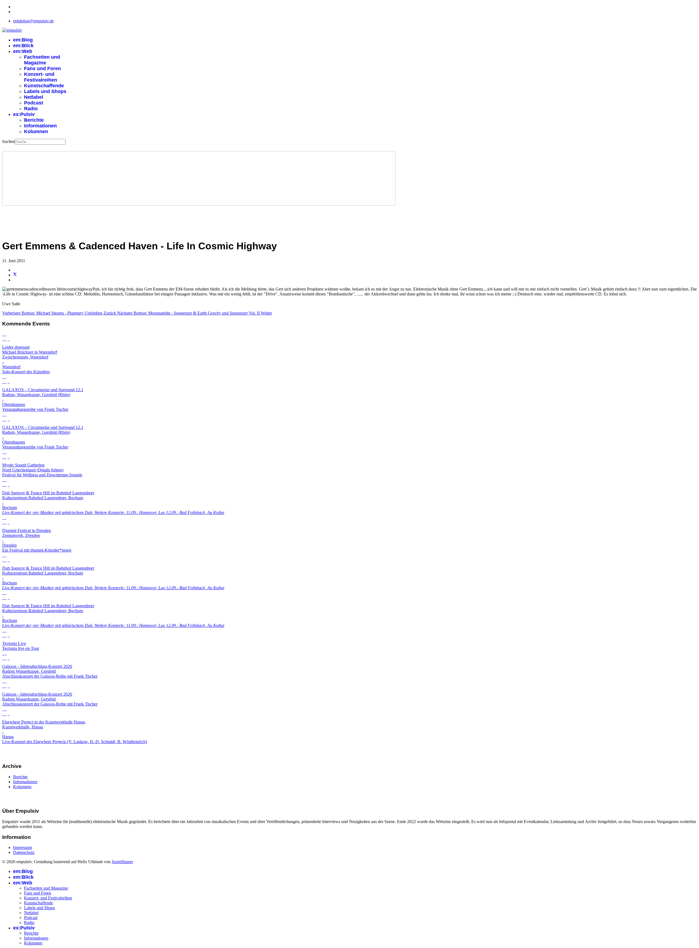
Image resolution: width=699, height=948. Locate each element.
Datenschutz (23, 852)
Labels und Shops (45, 91)
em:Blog (23, 40)
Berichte (34, 120)
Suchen (8, 141)
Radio (31, 108)
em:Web (22, 51)
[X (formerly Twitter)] (15, 275)
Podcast (33, 103)
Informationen (40, 125)
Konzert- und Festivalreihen (40, 77)
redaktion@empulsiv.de (33, 21)
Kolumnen (36, 131)
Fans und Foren (42, 68)
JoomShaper (122, 861)
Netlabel (33, 97)
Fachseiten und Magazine (42, 59)
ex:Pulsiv (24, 114)
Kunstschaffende (44, 85)
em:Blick (23, 45)
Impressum (22, 847)
